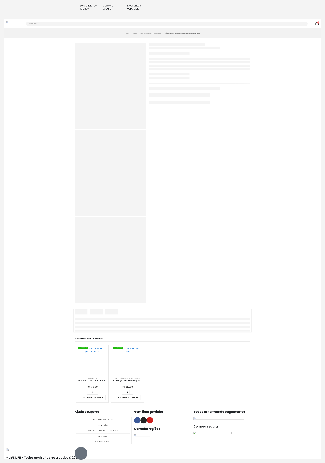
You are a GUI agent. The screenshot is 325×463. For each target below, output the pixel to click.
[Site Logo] (13, 23)
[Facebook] (137, 420)
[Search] (304, 24)
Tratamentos (135, 378)
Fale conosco (103, 436)
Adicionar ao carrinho (93, 397)
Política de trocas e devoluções (103, 431)
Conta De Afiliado (103, 441)
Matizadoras (92, 378)
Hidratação (119, 378)
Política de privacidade (103, 420)
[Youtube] (150, 420)
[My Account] (311, 24)
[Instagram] (143, 420)
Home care (127, 378)
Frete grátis (103, 425)
